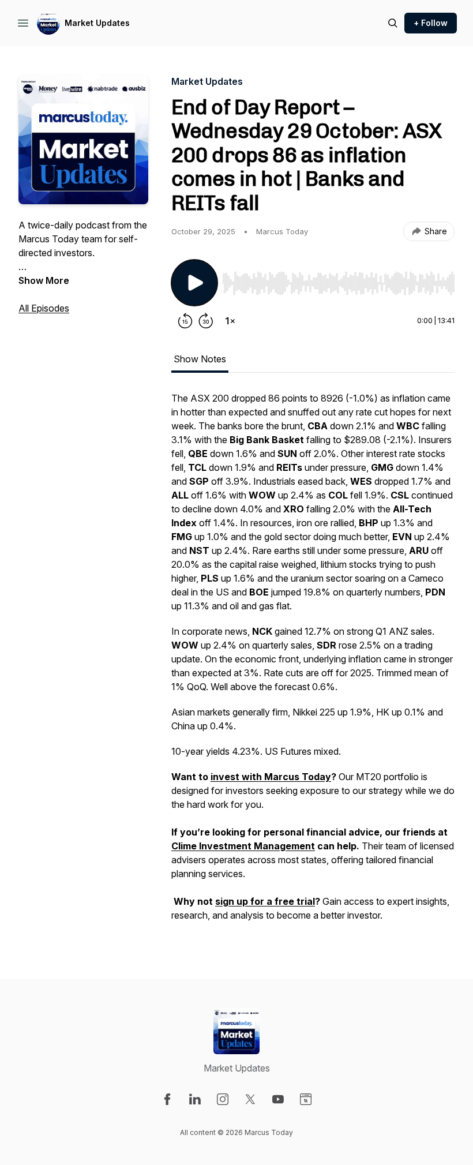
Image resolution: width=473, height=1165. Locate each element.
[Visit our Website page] (305, 1099)
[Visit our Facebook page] (167, 1099)
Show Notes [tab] (200, 359)
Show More (43, 280)
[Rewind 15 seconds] (185, 321)
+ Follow (431, 23)
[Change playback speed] (230, 321)
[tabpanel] (313, 662)
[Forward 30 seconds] (206, 321)
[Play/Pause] (194, 283)
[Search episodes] (392, 23)
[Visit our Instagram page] (222, 1099)
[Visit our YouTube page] (278, 1099)
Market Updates (97, 23)
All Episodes (43, 308)
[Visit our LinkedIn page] (195, 1099)
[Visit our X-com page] (250, 1099)
